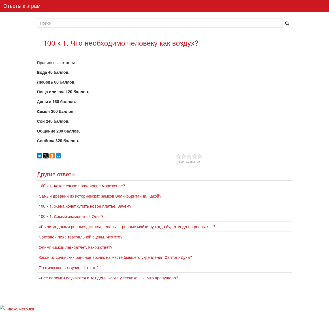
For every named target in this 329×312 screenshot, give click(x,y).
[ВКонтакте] (39, 155)
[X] (46, 155)
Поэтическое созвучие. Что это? (69, 267)
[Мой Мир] (58, 155)
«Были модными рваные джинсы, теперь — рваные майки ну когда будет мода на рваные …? (127, 226)
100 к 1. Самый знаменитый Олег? (71, 216)
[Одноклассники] (52, 155)
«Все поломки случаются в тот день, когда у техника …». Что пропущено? (108, 277)
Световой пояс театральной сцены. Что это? (80, 237)
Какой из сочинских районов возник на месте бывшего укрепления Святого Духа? (115, 257)
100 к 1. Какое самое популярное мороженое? (82, 185)
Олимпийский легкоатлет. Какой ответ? (75, 247)
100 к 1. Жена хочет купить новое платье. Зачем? (85, 206)
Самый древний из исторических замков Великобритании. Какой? (100, 196)
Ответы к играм (22, 5)
